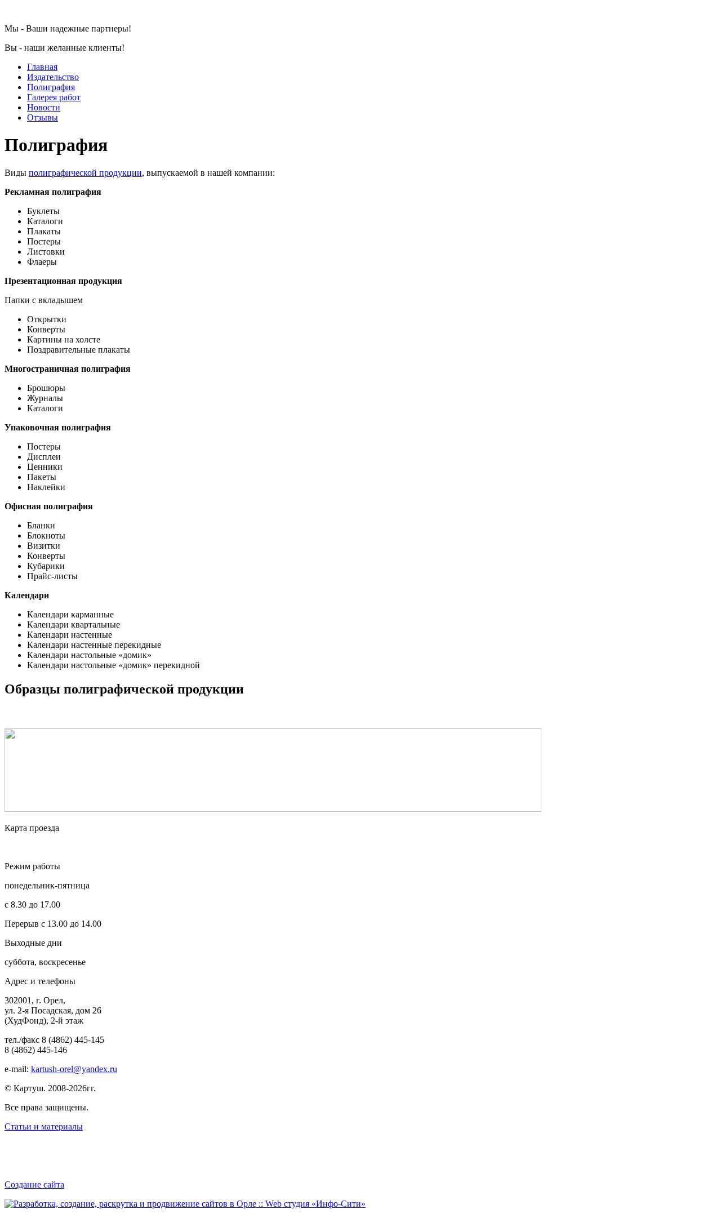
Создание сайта (34, 1184)
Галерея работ (54, 97)
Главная (42, 67)
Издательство (53, 77)
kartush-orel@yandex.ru (74, 1069)
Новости (43, 107)
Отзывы (42, 117)
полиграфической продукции (85, 172)
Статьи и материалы (44, 1126)
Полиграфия (51, 87)
